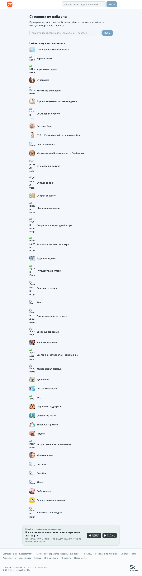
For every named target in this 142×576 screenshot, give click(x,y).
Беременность (44, 58)
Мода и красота (45, 455)
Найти (112, 4)
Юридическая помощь (49, 368)
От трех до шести (46, 195)
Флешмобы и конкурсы (50, 512)
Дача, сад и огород (47, 288)
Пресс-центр (80, 558)
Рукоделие (43, 379)
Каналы (124, 554)
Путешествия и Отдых (49, 270)
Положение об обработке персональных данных (58, 554)
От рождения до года (48, 166)
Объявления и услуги (48, 113)
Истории (41, 464)
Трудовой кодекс (46, 258)
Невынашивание (46, 144)
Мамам (37, 558)
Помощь (88, 554)
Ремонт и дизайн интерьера (52, 316)
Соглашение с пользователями (17, 554)
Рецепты (41, 433)
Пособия (41, 473)
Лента (133, 554)
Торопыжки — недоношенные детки (57, 101)
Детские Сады (45, 126)
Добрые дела (44, 491)
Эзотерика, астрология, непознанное (57, 354)
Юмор (40, 482)
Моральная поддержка (49, 406)
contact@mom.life (23, 570)
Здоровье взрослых (48, 331)
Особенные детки (46, 415)
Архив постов (9, 558)
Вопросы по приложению (51, 500)
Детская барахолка (47, 388)
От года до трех (45, 182)
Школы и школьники (48, 208)
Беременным (25, 558)
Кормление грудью (47, 69)
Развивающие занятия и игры (53, 244)
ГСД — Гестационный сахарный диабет (58, 135)
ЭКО (39, 397)
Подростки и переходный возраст (55, 225)
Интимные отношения (49, 90)
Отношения (43, 80)
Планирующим (51, 558)
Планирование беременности (53, 49)
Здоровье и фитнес (47, 424)
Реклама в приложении (106, 554)
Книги (40, 302)
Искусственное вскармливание (54, 444)
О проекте (66, 558)
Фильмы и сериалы (47, 342)
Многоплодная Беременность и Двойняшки (60, 153)
